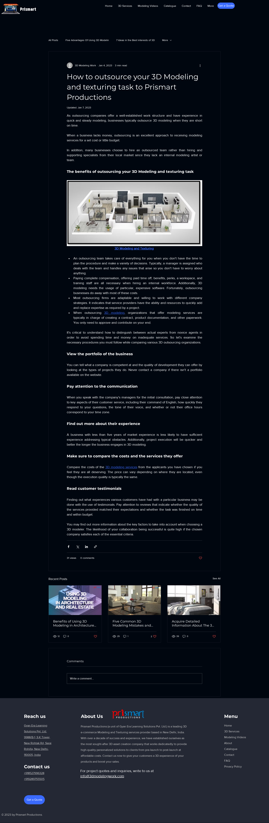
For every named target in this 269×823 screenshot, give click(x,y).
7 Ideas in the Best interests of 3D (135, 40)
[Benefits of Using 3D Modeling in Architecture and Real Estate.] (75, 600)
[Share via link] (95, 546)
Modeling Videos (235, 737)
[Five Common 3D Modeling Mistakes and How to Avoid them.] (134, 600)
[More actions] (200, 65)
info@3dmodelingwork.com (102, 776)
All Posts (53, 40)
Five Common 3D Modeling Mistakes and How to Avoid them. (132, 623)
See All (217, 578)
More (165, 40)
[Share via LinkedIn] (86, 546)
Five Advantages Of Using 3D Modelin (87, 40)
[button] (226, 6)
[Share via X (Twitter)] (77, 546)
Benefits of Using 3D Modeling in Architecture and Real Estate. (73, 623)
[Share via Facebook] (68, 546)
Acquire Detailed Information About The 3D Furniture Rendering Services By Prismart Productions (193, 623)
